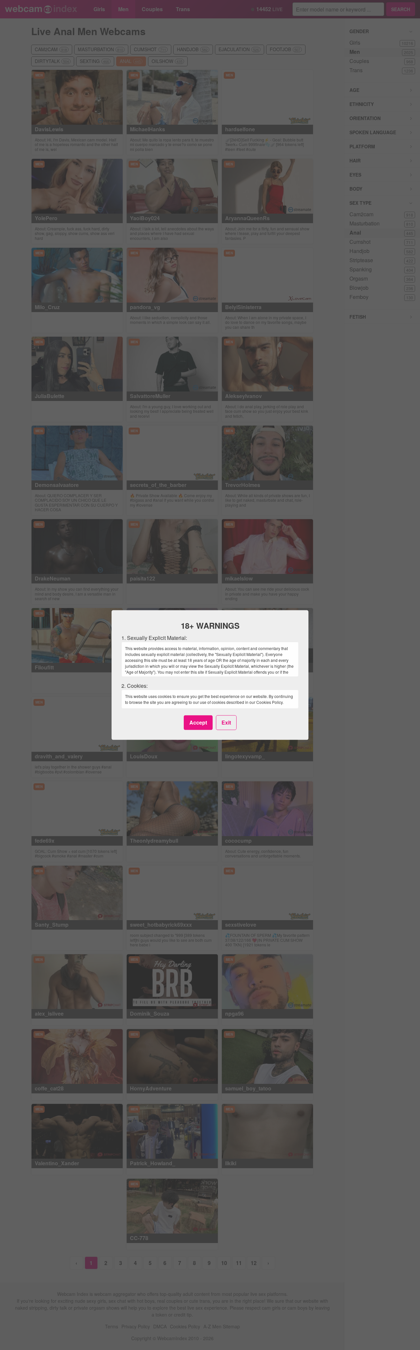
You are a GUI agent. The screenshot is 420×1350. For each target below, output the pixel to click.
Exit (226, 722)
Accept (198, 722)
